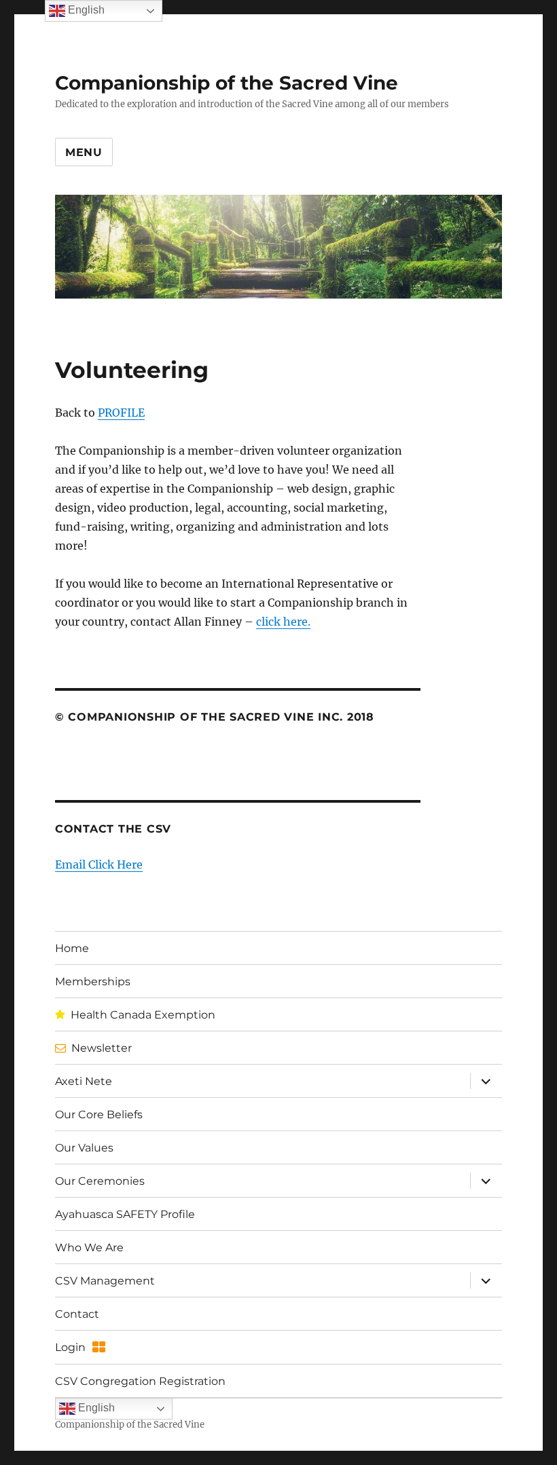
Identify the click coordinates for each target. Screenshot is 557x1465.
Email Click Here (99, 864)
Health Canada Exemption (143, 1014)
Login (70, 1347)
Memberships (92, 981)
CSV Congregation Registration (140, 1381)
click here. (283, 621)
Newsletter (101, 1048)
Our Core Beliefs (99, 1114)
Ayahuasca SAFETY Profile (125, 1214)
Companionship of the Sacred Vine (226, 82)
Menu (84, 152)
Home (72, 948)
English (95, 1408)
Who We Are (89, 1247)
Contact (77, 1314)
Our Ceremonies (100, 1181)
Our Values (84, 1147)
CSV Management (105, 1280)
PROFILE (121, 412)
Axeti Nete (83, 1081)
